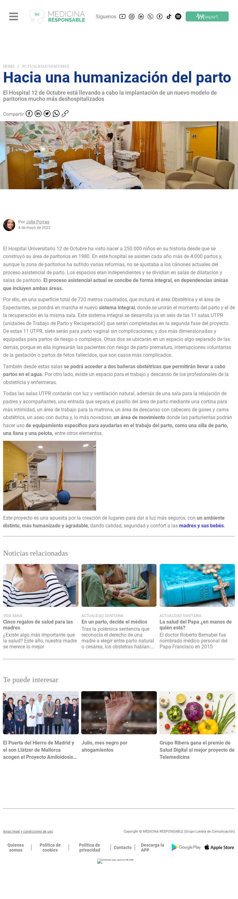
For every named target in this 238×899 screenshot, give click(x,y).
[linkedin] (38, 114)
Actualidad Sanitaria (45, 66)
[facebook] (29, 114)
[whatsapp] (56, 114)
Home (9, 66)
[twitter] (47, 114)
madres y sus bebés (201, 526)
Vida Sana (12, 616)
